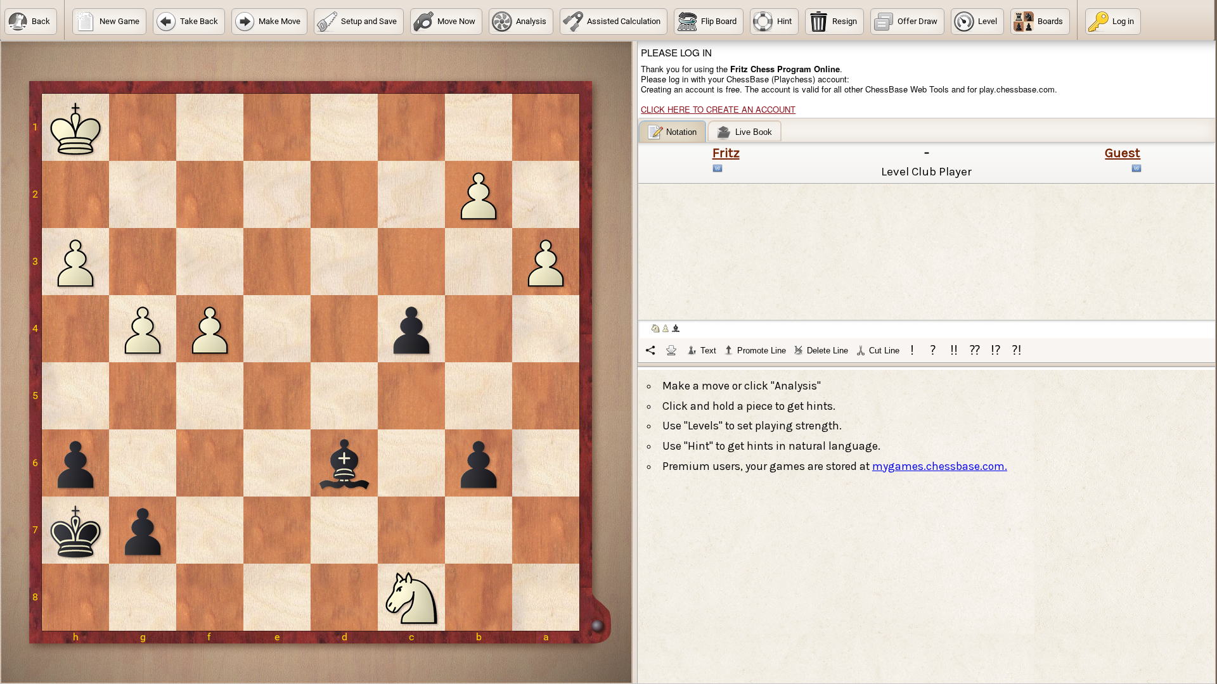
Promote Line (761, 350)
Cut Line (884, 350)
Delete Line (827, 350)
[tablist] (927, 241)
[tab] (672, 131)
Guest (1122, 152)
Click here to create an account (718, 109)
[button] (30, 21)
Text (708, 350)
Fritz (726, 152)
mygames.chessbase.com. (939, 466)
